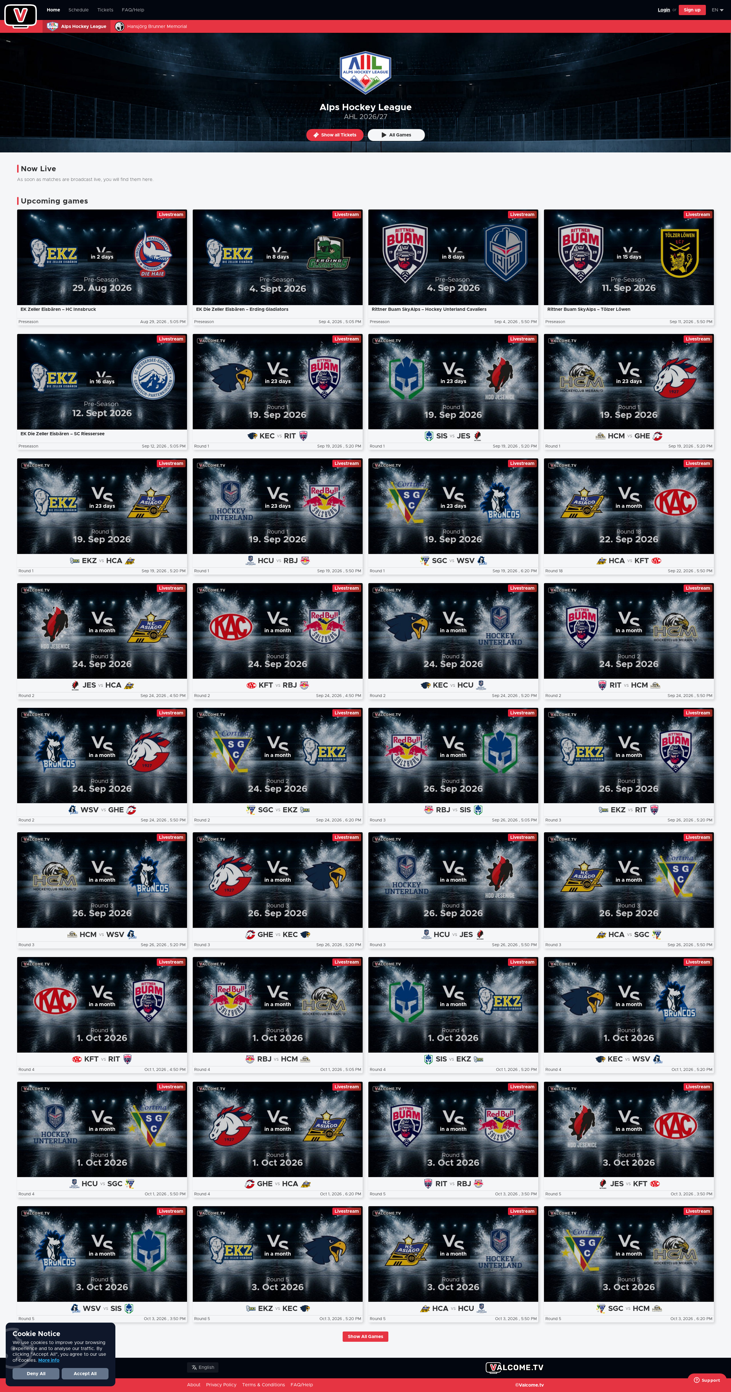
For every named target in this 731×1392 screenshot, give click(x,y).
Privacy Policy (221, 1385)
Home (53, 10)
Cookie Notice (36, 1334)
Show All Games (365, 1336)
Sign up (692, 10)
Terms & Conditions (263, 1385)
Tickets (105, 10)
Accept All (85, 1373)
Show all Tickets (338, 135)
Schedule (79, 10)
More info (48, 1360)
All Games (400, 135)
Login (664, 10)
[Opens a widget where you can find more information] (707, 1380)
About (193, 1385)
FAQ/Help (133, 10)
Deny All (36, 1373)
